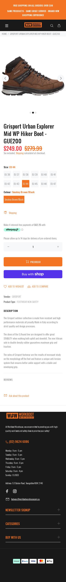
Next (60, 78)
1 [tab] (30, 113)
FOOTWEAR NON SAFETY (27, 302)
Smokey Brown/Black (14, 199)
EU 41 (53, 174)
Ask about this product (19, 396)
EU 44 (25, 184)
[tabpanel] (33, 76)
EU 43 (16, 184)
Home (4, 33)
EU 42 (7, 184)
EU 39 (35, 174)
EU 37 (16, 174)
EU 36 (7, 174)
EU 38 (25, 174)
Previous (5, 78)
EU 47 (53, 184)
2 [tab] (33, 113)
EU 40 (44, 174)
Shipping (19, 153)
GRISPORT (16, 296)
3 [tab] (35, 113)
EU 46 (44, 184)
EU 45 (35, 184)
